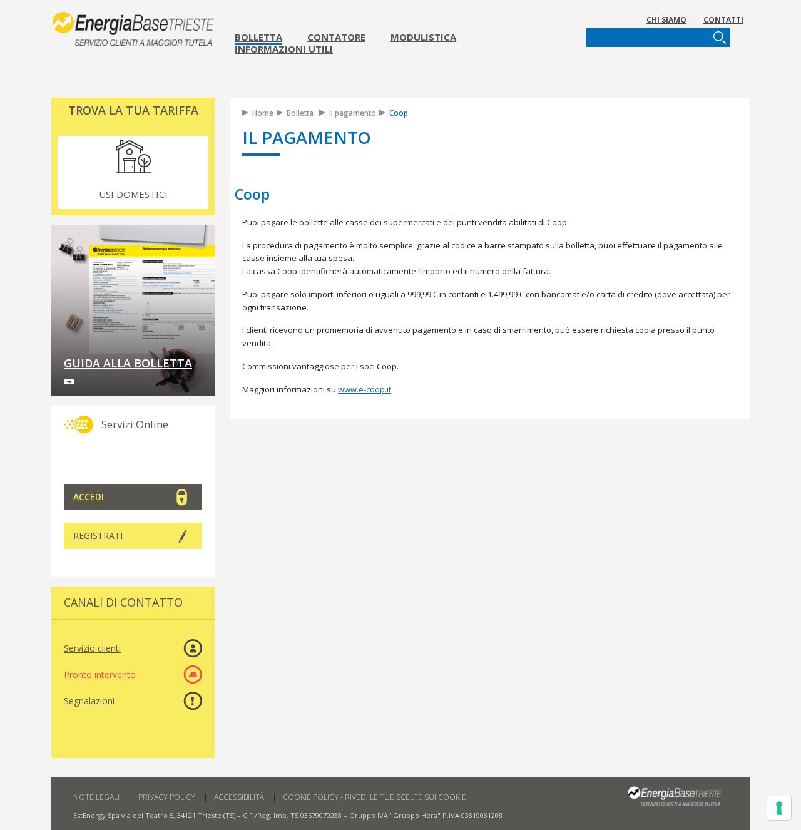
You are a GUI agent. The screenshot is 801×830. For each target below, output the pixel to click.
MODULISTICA (423, 37)
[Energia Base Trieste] (133, 26)
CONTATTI (723, 19)
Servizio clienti (92, 648)
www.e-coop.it (364, 389)
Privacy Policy (166, 797)
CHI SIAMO (666, 19)
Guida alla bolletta (128, 363)
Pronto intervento (100, 674)
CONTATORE (336, 37)
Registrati (98, 535)
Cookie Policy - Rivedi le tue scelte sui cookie (374, 797)
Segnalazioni (89, 701)
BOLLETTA (258, 37)
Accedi (88, 497)
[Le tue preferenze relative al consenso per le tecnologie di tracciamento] (779, 808)
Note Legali (96, 797)
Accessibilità (239, 797)
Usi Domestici (133, 194)
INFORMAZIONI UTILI (284, 49)
